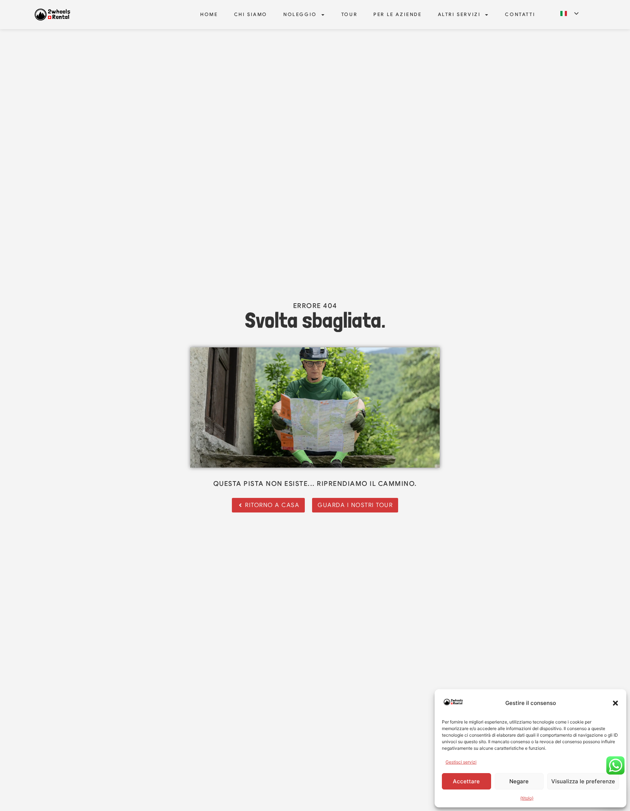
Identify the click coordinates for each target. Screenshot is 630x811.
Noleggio (300, 14)
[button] (615, 703)
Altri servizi (459, 14)
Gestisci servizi (461, 762)
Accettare (466, 781)
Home (209, 14)
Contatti (520, 14)
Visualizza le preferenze (583, 781)
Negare (519, 781)
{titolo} (526, 798)
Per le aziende (397, 14)
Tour (349, 14)
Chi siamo (250, 14)
